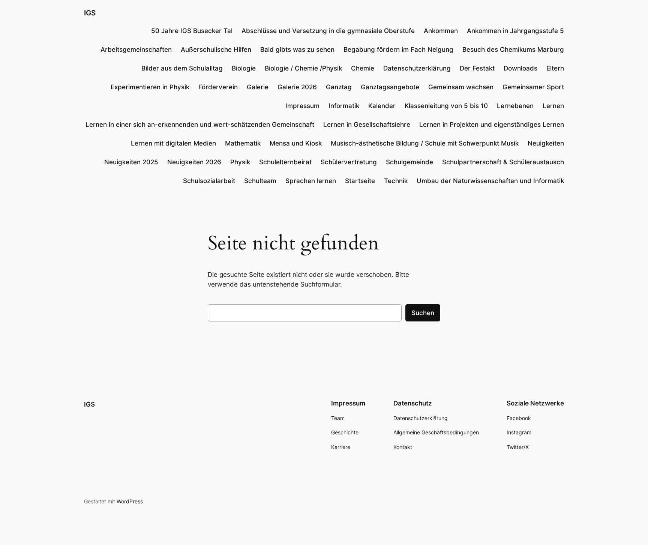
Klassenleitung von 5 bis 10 (446, 106)
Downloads (520, 68)
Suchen (422, 313)
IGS (90, 12)
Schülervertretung (349, 162)
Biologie (244, 68)
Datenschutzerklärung (417, 68)
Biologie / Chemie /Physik (303, 68)
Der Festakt (477, 68)
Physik (240, 162)
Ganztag (339, 87)
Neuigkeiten (546, 143)
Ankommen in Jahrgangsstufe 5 (515, 31)
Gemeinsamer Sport (533, 87)
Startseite (360, 181)
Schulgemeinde (409, 162)
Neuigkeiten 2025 (131, 162)
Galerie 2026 (297, 87)
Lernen (553, 106)
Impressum (302, 106)
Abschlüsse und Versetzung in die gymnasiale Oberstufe (328, 31)
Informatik (343, 106)
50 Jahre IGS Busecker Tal (191, 31)
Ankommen (441, 31)
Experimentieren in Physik (150, 87)
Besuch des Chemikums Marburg (513, 49)
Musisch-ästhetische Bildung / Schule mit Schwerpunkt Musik (425, 143)
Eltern (555, 68)
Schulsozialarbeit (209, 181)
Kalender (382, 106)
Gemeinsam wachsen (461, 87)
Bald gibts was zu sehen (297, 49)
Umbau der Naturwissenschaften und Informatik (490, 181)
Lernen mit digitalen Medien (173, 143)
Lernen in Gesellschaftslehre (366, 124)
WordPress (130, 501)
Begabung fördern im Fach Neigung (398, 49)
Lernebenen (515, 106)
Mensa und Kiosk (296, 143)
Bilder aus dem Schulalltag (182, 68)
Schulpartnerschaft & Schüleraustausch (503, 162)
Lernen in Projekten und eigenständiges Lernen (491, 124)
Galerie (257, 87)
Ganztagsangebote (390, 87)
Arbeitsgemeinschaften (136, 49)
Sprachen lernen (310, 181)
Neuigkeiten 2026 (194, 162)
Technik (396, 181)
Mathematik (243, 143)
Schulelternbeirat (285, 162)
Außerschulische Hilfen (216, 49)
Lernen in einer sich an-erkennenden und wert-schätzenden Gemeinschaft (200, 124)
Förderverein (218, 87)
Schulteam (260, 181)
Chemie (362, 68)
